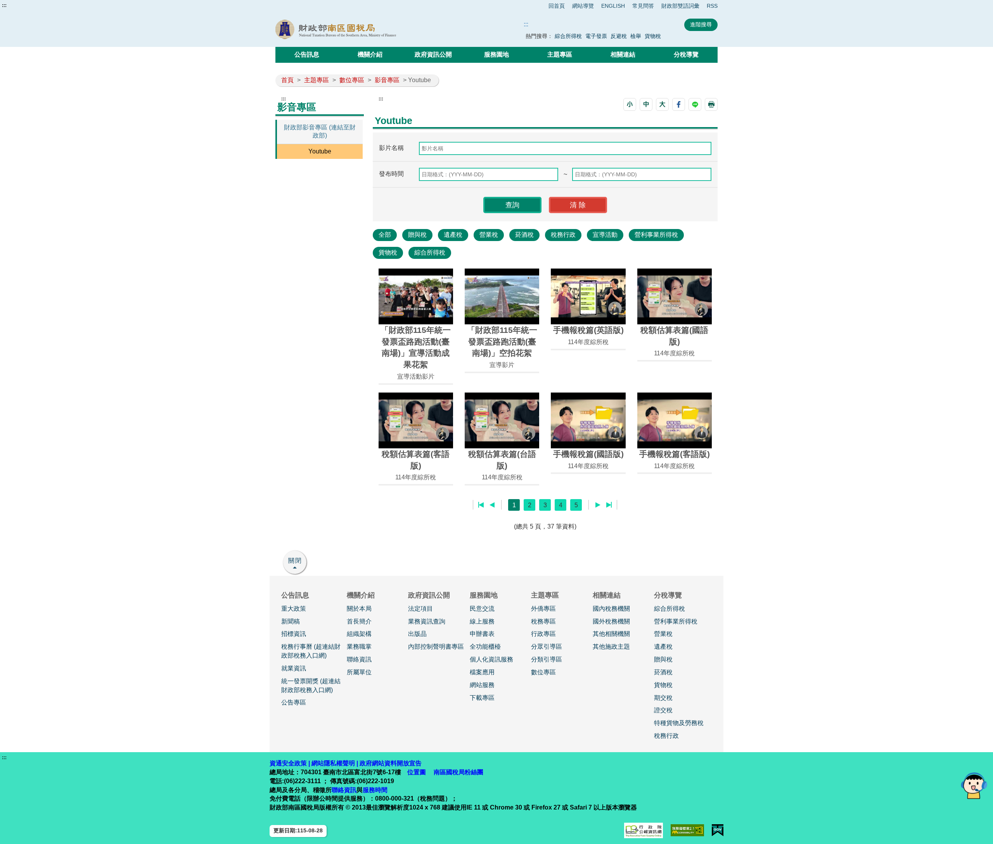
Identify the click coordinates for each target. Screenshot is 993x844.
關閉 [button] (295, 560)
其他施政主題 (611, 646)
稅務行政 (563, 234)
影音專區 (387, 80)
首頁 (287, 80)
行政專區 (543, 633)
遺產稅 (453, 234)
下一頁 (597, 505)
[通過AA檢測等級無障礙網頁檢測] (687, 830)
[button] (629, 104)
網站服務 (482, 685)
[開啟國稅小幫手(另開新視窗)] (974, 785)
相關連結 (623, 54)
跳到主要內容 (21, 5)
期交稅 (663, 697)
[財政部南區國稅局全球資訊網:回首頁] (363, 29)
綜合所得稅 (568, 36)
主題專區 (559, 54)
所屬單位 (359, 672)
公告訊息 (306, 54)
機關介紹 (370, 54)
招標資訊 (293, 633)
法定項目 (420, 608)
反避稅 (619, 36)
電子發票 (596, 36)
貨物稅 (653, 36)
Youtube (319, 151)
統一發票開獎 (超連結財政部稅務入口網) (311, 685)
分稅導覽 (686, 54)
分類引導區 (546, 659)
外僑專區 (543, 608)
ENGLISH (613, 6)
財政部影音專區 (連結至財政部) (320, 131)
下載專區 (482, 697)
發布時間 (391, 174)
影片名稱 (391, 148)
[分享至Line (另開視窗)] (695, 104)
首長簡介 (359, 621)
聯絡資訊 (359, 659)
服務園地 (496, 54)
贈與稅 (417, 234)
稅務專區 (543, 621)
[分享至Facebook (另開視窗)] (678, 104)
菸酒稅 (524, 234)
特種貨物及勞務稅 (679, 723)
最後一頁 (608, 505)
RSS (712, 6)
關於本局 (359, 608)
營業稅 (488, 234)
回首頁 (556, 6)
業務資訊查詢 (426, 621)
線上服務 (482, 621)
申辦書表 (482, 633)
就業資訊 (293, 668)
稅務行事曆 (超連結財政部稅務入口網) (311, 651)
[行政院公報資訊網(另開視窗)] (643, 830)
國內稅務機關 (611, 608)
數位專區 (351, 80)
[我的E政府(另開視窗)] (717, 830)
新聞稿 (290, 621)
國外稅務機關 (611, 621)
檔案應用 (482, 672)
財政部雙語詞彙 (680, 6)
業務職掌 (359, 646)
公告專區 (293, 702)
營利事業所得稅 (656, 234)
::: (4, 5)
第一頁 (481, 505)
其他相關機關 (611, 633)
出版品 (417, 633)
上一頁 (492, 505)
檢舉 (635, 36)
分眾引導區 (546, 646)
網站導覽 (583, 6)
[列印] (711, 104)
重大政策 (293, 608)
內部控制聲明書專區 (436, 646)
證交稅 (663, 710)
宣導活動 (605, 234)
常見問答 (643, 6)
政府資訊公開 (433, 54)
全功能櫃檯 (485, 646)
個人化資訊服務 (491, 659)
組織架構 (359, 633)
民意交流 (482, 608)
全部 (385, 234)
